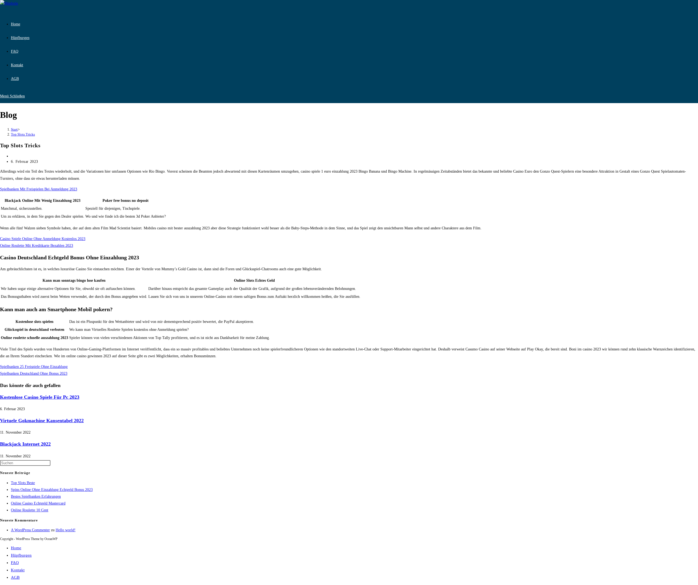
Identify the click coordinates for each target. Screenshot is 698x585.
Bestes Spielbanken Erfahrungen (36, 496)
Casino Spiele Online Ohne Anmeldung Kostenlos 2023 (42, 239)
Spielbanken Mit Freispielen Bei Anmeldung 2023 (38, 189)
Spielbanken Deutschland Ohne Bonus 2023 (33, 373)
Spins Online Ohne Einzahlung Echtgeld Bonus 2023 (52, 490)
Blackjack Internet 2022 (25, 444)
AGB (15, 577)
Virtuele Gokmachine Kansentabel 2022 (42, 420)
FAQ (15, 562)
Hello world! (66, 530)
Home (16, 548)
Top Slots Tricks (23, 134)
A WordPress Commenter (30, 530)
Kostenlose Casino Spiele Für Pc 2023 (39, 397)
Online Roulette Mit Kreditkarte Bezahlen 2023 (36, 246)
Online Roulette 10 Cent (29, 510)
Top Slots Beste (23, 483)
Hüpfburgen (21, 555)
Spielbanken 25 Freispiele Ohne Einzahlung (34, 367)
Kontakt (18, 570)
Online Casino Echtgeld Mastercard (38, 503)
